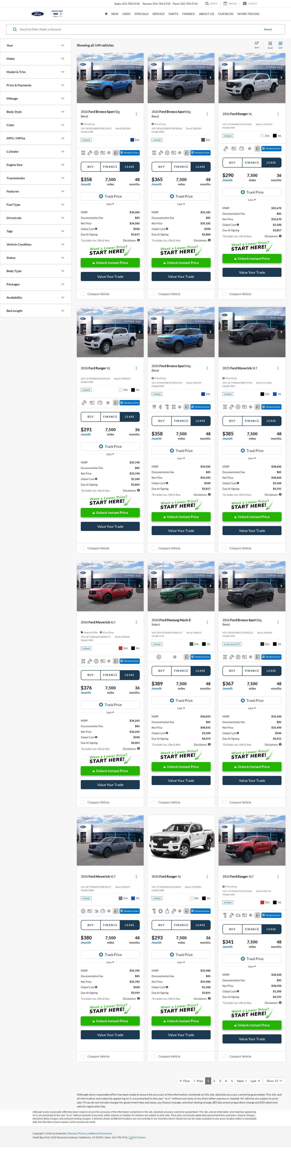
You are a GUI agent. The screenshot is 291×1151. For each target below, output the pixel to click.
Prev (199, 1081)
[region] (110, 222)
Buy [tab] (90, 166)
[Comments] (115, 152)
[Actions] (136, 114)
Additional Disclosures (100, 1133)
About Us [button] (206, 13)
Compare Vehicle (98, 294)
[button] (140, 78)
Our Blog (225, 13)
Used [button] (126, 13)
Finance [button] (188, 13)
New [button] (114, 13)
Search (268, 29)
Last (254, 1081)
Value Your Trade (110, 276)
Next (241, 1081)
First (186, 1081)
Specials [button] (141, 13)
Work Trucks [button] (248, 13)
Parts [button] (173, 13)
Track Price (113, 196)
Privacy (82, 1133)
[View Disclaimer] (109, 153)
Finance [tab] (110, 166)
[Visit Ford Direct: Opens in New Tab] (138, 1137)
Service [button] (158, 13)
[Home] (106, 14)
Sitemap (72, 1133)
